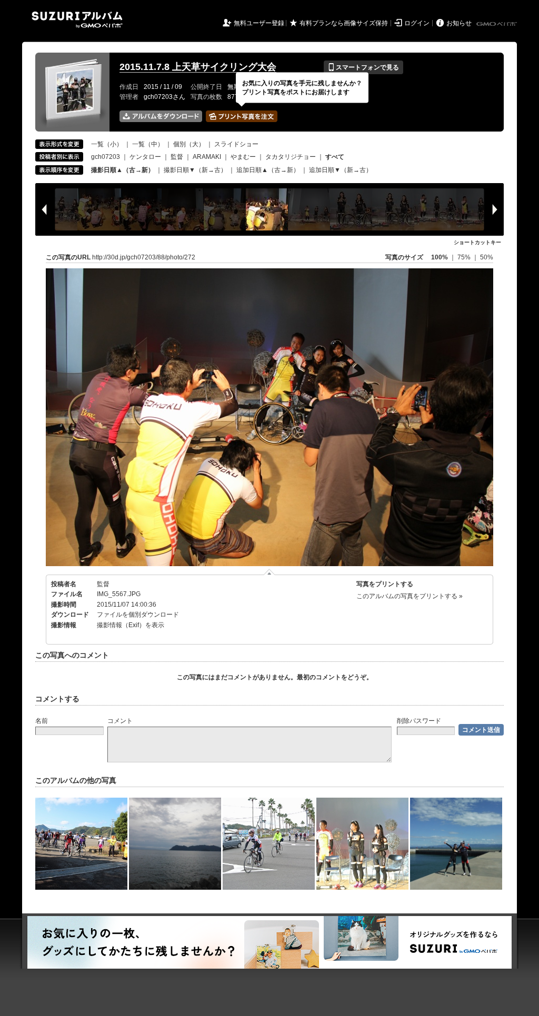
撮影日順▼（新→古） (195, 170)
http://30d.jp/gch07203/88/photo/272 (143, 257)
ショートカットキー (477, 242)
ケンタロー (145, 156)
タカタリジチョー (290, 156)
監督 (177, 156)
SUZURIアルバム (77, 19)
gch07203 (105, 156)
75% (464, 257)
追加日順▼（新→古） (340, 170)
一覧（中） (148, 144)
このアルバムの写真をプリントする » (409, 596)
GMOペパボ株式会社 (497, 24)
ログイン (417, 23)
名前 (41, 721)
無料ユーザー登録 (259, 23)
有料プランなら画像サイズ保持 (344, 23)
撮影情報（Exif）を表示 (130, 625)
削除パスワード (419, 721)
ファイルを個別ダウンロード (138, 614)
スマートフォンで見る (363, 67)
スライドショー (236, 144)
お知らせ (459, 23)
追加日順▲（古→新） (268, 170)
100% (440, 257)
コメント (120, 721)
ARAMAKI (207, 156)
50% (486, 257)
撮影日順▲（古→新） (122, 170)
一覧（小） (107, 144)
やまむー (243, 156)
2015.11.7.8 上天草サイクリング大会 (197, 67)
